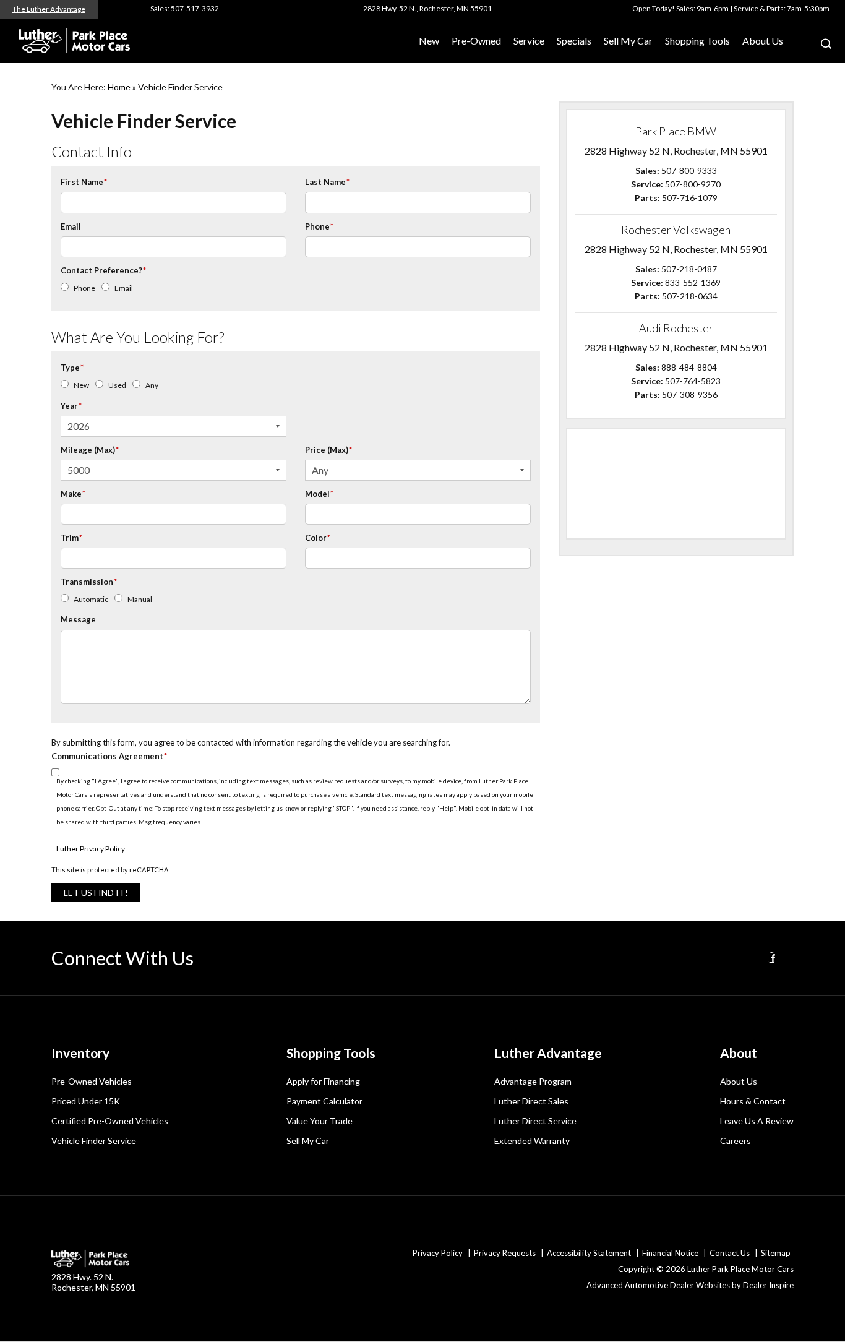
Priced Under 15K (85, 1101)
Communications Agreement (109, 756)
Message (78, 619)
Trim (71, 538)
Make (73, 494)
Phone (319, 226)
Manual (139, 599)
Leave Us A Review (757, 1121)
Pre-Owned (476, 40)
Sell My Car (628, 40)
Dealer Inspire (768, 1285)
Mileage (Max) (90, 450)
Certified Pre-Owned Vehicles (109, 1121)
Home (119, 87)
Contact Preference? (103, 270)
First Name (84, 182)
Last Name (327, 182)
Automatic (91, 599)
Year (71, 406)
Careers (735, 1140)
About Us (762, 40)
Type (72, 367)
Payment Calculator (324, 1101)
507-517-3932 (195, 8)
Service (528, 40)
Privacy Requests (505, 1253)
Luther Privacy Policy (90, 848)
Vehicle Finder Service (93, 1140)
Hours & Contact (753, 1101)
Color (317, 538)
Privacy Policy (438, 1253)
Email (71, 226)
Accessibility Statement (589, 1253)
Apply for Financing (323, 1081)
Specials (574, 40)
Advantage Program (533, 1081)
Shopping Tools (697, 40)
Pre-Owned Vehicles (91, 1081)
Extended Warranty (532, 1140)
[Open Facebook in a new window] (772, 957)
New (81, 385)
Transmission (89, 582)
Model (319, 494)
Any (151, 385)
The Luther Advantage (48, 9)
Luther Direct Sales (531, 1101)
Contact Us (730, 1253)
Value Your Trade (319, 1121)
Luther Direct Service (535, 1121)
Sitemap (776, 1253)
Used (117, 385)
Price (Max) (328, 450)
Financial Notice (670, 1253)
